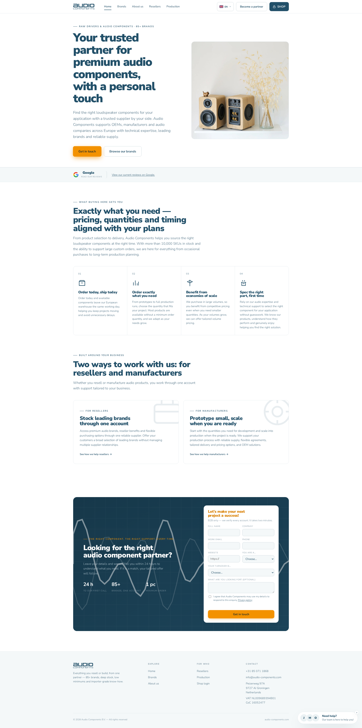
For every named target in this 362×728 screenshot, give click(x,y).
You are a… (249, 552)
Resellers (155, 6)
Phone (246, 539)
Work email (215, 539)
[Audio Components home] (83, 6)
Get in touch (87, 151)
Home (107, 6)
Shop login (203, 683)
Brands (121, 6)
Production (173, 6)
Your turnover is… (219, 566)
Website (213, 552)
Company (247, 526)
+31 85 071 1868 (257, 671)
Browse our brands (122, 151)
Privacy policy (245, 600)
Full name (214, 526)
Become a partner (251, 6)
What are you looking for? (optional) (231, 579)
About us (137, 6)
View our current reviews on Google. (133, 175)
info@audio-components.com (263, 677)
